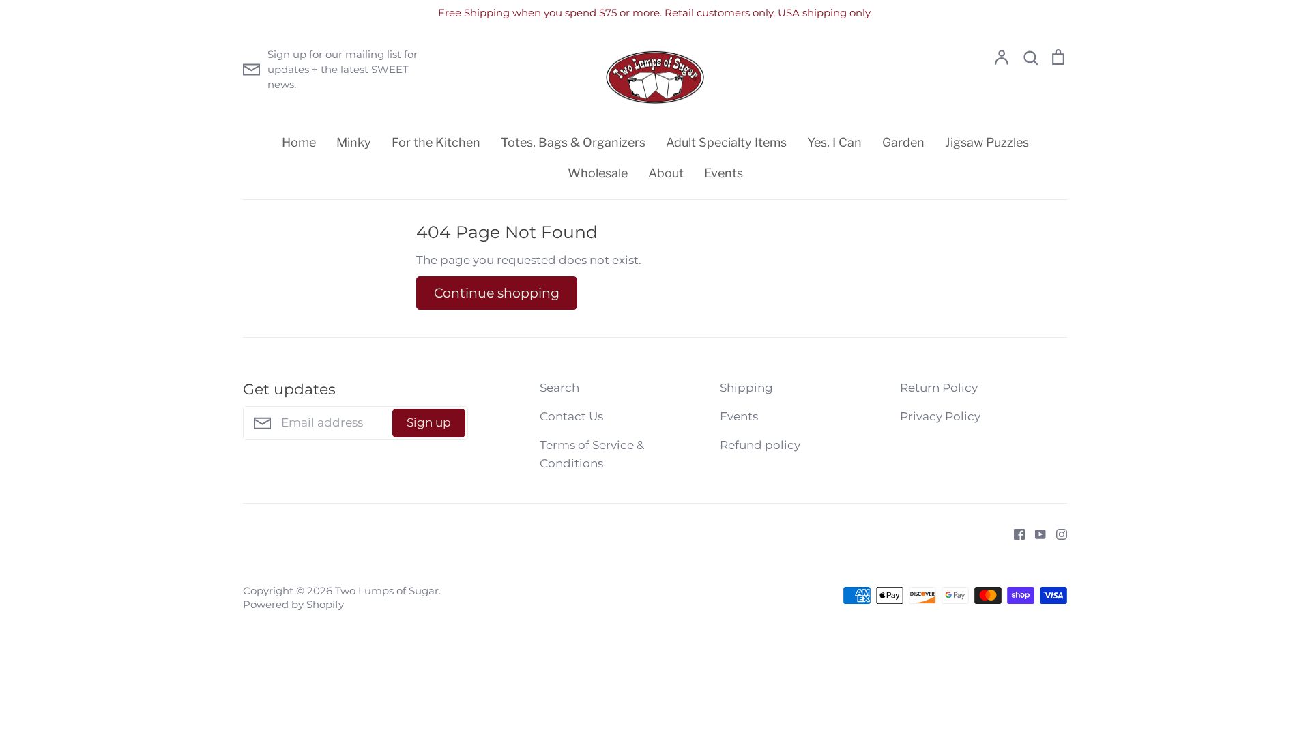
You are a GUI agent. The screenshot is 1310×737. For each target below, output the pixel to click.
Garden (903, 142)
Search (559, 387)
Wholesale (598, 173)
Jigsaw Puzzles (987, 142)
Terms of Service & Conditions (592, 454)
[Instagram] (1056, 533)
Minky (353, 142)
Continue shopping (496, 293)
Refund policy (760, 445)
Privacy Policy (940, 416)
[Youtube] (1035, 533)
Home (299, 142)
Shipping (746, 387)
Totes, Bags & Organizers (573, 142)
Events (723, 173)
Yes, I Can (834, 142)
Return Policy (939, 387)
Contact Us (571, 416)
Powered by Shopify (293, 604)
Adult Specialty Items (726, 142)
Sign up (429, 422)
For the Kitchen (436, 142)
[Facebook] (1014, 533)
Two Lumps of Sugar (387, 591)
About (666, 173)
